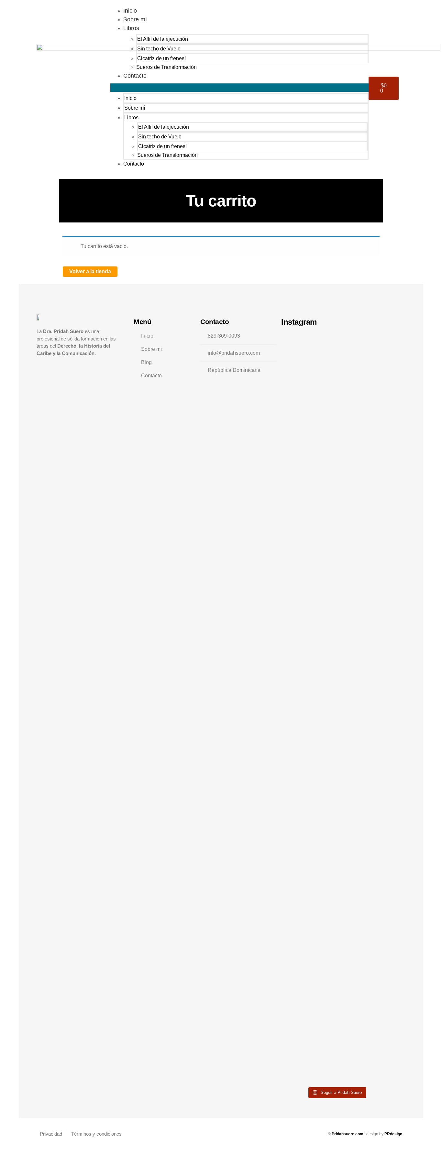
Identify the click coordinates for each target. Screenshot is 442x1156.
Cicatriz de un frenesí (161, 58)
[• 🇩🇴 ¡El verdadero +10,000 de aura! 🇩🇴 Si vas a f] (359, 543)
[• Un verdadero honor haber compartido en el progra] (336, 707)
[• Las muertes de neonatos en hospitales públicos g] (292, 673)
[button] (239, 87)
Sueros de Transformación (166, 67)
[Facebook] (53, 366)
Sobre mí (135, 19)
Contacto (135, 75)
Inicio (130, 10)
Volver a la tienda (90, 271)
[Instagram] (39, 366)
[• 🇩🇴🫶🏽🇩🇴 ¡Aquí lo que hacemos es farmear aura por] (314, 388)
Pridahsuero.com (348, 1134)
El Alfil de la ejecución (162, 39)
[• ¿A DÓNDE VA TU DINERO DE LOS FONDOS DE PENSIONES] (381, 371)
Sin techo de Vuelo (159, 48)
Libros (131, 28)
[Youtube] (80, 366)
